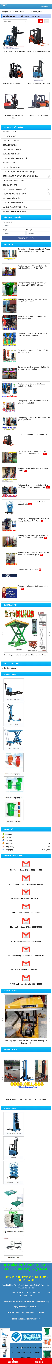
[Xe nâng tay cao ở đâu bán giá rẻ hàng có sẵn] (9, 474)
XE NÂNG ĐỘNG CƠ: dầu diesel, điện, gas (19, 172)
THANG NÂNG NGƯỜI (11, 167)
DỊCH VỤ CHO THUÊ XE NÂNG (15, 212)
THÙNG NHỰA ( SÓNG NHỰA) (14, 194)
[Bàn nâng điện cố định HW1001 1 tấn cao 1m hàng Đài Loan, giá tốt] (26, 1016)
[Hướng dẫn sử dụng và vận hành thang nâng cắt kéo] (9, 508)
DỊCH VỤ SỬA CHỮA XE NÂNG (15, 207)
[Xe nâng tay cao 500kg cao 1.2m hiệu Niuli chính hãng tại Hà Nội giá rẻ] (9, 272)
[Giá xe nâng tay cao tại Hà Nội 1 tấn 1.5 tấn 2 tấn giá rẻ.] (9, 356)
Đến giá (29, 229)
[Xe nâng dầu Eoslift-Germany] (13, 37)
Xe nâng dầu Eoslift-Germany (14, 51)
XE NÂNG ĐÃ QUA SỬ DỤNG (14, 203)
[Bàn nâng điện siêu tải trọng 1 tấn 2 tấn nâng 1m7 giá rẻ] (26, 630)
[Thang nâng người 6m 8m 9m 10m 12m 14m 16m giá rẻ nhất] (9, 407)
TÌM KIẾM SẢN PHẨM (26, 238)
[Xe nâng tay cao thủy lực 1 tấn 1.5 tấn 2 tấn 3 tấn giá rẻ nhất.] (9, 306)
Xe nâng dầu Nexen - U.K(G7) (38, 51)
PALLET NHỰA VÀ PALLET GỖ (14, 189)
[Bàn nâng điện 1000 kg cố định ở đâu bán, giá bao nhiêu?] (9, 322)
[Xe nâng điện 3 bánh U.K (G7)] (13, 101)
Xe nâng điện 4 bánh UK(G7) (14, 83)
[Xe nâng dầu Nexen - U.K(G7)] (38, 37)
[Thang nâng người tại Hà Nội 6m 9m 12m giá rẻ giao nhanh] (9, 423)
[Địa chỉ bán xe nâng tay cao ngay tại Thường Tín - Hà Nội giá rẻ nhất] (9, 457)
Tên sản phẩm (7, 222)
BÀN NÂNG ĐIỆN (9, 132)
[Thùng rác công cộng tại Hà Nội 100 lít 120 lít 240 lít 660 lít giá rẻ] (9, 339)
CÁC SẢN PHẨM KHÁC (11, 198)
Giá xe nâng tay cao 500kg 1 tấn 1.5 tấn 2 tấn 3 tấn (26, 1099)
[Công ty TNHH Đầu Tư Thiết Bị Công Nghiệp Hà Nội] (26, 2)
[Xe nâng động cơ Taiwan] (38, 101)
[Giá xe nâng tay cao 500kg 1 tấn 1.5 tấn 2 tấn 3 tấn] (26, 1075)
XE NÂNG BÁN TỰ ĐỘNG (12, 149)
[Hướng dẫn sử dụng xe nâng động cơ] (9, 440)
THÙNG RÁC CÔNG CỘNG (13, 181)
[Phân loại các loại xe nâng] (9, 575)
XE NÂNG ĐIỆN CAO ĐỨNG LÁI (15, 158)
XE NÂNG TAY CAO (10, 145)
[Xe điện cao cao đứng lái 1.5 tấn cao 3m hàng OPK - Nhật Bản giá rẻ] (9, 558)
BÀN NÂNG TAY (9, 163)
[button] (15, 21)
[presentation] (2, 634)
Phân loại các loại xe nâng (28, 569)
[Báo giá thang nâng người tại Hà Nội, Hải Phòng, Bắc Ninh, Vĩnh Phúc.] (9, 525)
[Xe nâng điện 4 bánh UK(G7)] (13, 69)
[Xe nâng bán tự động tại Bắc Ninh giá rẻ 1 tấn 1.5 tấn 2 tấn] (9, 390)
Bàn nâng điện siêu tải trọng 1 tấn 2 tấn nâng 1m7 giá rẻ (26, 655)
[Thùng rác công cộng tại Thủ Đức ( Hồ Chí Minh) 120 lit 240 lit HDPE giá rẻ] (9, 289)
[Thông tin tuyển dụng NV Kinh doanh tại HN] (9, 592)
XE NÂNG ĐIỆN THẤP (11, 154)
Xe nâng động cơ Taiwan (38, 115)
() (45, 6)
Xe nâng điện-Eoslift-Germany (38, 83)
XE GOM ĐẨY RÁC (10, 185)
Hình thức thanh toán (11, 1347)
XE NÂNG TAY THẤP (11, 141)
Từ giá (4, 229)
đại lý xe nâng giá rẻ (11, 668)
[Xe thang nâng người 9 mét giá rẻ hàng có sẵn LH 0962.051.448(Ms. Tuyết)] (9, 491)
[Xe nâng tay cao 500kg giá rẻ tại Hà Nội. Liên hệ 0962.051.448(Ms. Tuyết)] (9, 541)
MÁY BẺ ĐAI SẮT (9, 136)
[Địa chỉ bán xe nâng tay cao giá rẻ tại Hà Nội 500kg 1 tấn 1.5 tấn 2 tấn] (9, 373)
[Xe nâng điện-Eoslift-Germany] (38, 69)
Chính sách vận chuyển (33, 1347)
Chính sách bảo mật (24, 1352)
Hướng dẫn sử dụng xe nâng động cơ (32, 434)
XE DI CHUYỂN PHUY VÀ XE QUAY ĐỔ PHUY (20, 176)
